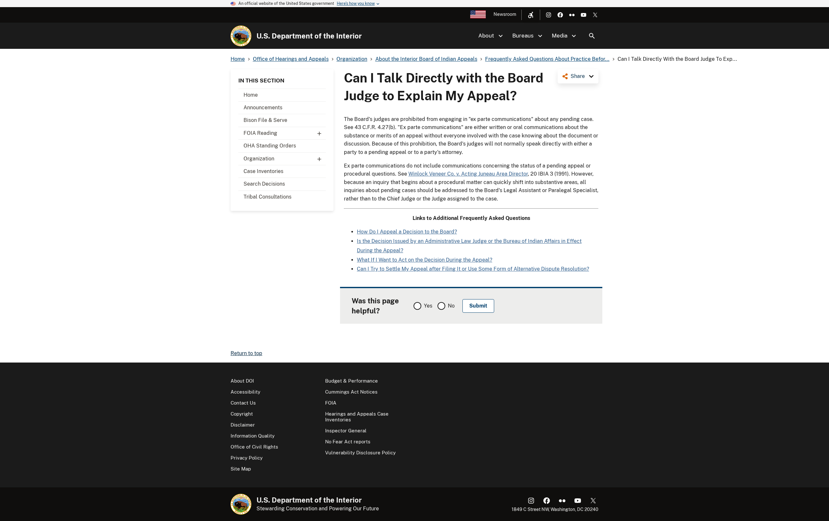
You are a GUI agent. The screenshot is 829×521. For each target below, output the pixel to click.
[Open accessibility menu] (530, 15)
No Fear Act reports (347, 441)
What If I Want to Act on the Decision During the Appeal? (424, 260)
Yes (428, 306)
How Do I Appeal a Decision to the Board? (407, 232)
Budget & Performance (351, 381)
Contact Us (243, 403)
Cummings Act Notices (351, 392)
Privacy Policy (247, 458)
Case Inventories (263, 171)
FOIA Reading (260, 133)
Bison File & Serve (265, 120)
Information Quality (253, 436)
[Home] (241, 36)
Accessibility (245, 392)
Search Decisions (264, 184)
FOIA (330, 403)
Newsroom (505, 14)
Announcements (263, 107)
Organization (259, 159)
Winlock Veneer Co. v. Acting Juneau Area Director (468, 174)
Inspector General (346, 430)
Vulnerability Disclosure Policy (360, 452)
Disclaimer (243, 425)
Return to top (246, 353)
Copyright (242, 414)
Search (591, 35)
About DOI (242, 381)
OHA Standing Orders (270, 146)
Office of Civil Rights (254, 447)
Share (578, 76)
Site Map (241, 469)
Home (251, 95)
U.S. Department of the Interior (309, 36)
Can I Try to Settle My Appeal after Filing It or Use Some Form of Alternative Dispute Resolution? (473, 269)
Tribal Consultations (267, 197)
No (451, 306)
